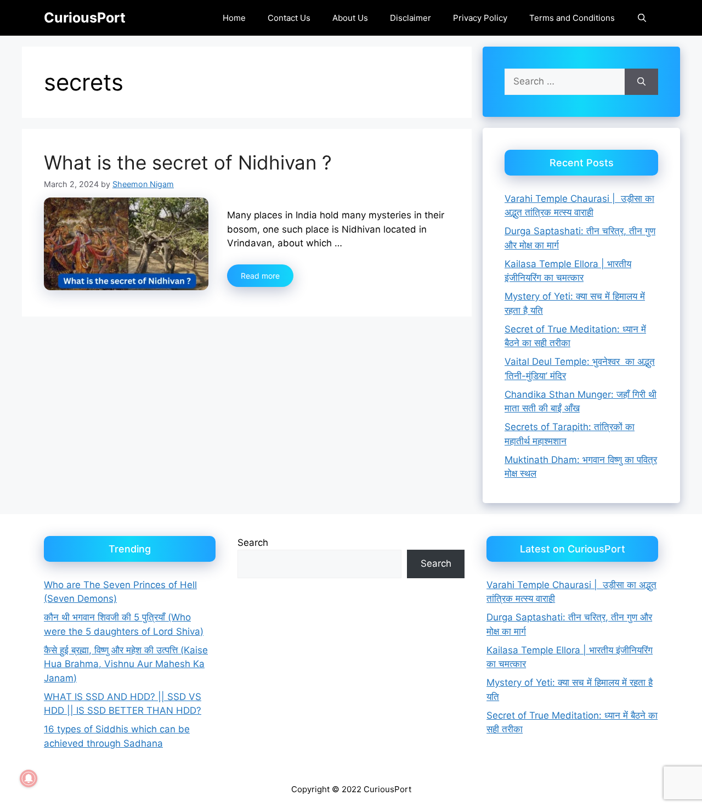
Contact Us (289, 18)
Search (252, 542)
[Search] (641, 82)
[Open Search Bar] (642, 18)
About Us (350, 18)
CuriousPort (85, 17)
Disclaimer (410, 18)
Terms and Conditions (572, 18)
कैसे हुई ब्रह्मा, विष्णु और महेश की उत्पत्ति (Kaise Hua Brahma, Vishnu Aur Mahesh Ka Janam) (126, 664)
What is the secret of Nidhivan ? (188, 162)
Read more (260, 275)
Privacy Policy (480, 18)
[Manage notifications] (28, 778)
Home (234, 18)
